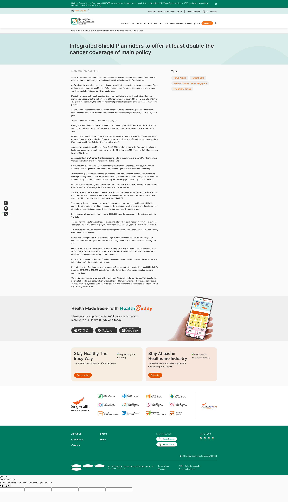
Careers (75, 445)
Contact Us (77, 439)
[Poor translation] (7, 485)
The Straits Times (182, 89)
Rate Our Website (192, 466)
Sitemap (161, 469)
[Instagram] (209, 438)
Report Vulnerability (187, 469)
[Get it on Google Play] (106, 330)
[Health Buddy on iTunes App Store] (82, 330)
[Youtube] (205, 438)
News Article (180, 78)
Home (73, 31)
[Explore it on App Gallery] (130, 330)
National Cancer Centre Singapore (190, 83)
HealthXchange (168, 439)
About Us (76, 433)
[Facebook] (201, 438)
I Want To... (207, 23)
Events (103, 433)
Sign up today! (83, 375)
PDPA (181, 466)
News (80, 31)
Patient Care (198, 78)
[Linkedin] (213, 438)
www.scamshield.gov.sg (91, 5)
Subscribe (155, 375)
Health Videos (168, 444)
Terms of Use (163, 466)
